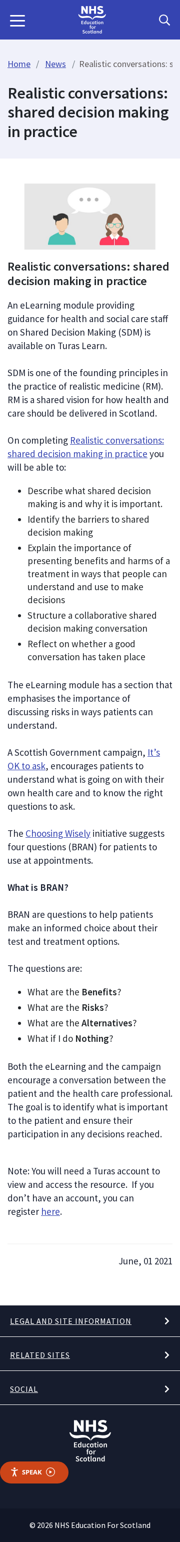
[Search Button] (164, 20)
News (55, 64)
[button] (17, 20)
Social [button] (24, 1389)
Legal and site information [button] (71, 1321)
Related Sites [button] (40, 1355)
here (50, 1211)
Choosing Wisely (58, 833)
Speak (32, 1471)
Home (19, 64)
